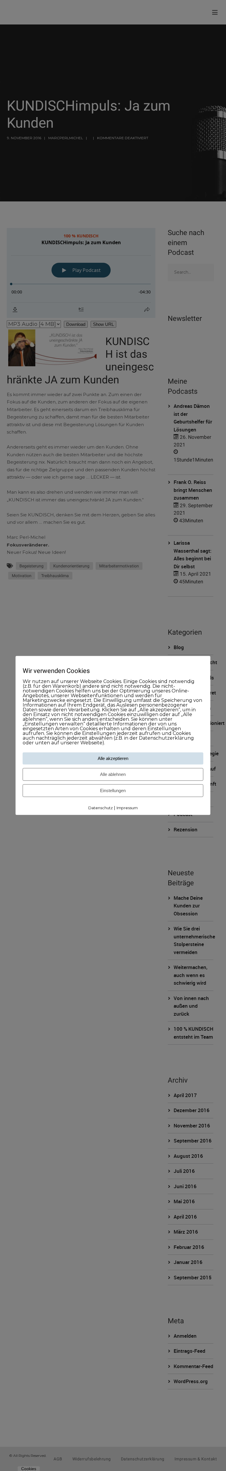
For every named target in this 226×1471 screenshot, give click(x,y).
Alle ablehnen (113, 774)
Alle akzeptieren (113, 758)
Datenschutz (100, 807)
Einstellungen (113, 790)
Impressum (127, 807)
